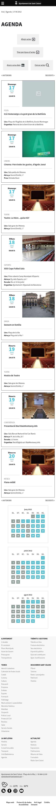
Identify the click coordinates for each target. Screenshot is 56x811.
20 (23, 531)
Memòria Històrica (7, 706)
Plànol (33, 668)
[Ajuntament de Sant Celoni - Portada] (28, 2)
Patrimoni (34, 678)
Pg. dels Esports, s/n (18, 279)
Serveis (4, 745)
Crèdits (47, 802)
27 (23, 535)
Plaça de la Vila (16, 335)
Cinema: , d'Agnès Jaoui (25, 164)
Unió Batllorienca (7, 754)
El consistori (5, 645)
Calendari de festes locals (10, 671)
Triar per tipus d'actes (26, 52)
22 (33, 531)
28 (38, 577)
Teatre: (16, 217)
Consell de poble (7, 748)
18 (13, 531)
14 (38, 567)
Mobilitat (4, 709)
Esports (4, 693)
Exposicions (35, 748)
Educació (4, 684)
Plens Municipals (7, 648)
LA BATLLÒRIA (6, 738)
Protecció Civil (6, 718)
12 (18, 526)
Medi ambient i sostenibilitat (11, 703)
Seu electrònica (36, 648)
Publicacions (35, 751)
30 (38, 535)
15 (33, 526)
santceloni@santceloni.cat (11, 776)
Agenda (9, 12)
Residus (4, 722)
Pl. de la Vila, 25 (16, 436)
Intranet (34, 804)
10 (43, 521)
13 (33, 567)
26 (28, 577)
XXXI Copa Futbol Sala (14, 268)
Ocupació (4, 712)
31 (33, 621)
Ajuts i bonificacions (38, 658)
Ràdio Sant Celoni (37, 760)
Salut (3, 725)
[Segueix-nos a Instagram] (16, 792)
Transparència (6, 658)
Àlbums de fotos (36, 754)
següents (50, 75)
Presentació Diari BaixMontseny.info (21, 426)
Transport (4, 751)
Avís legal (38, 802)
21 (38, 572)
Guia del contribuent (38, 654)
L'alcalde (4, 642)
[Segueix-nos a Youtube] (22, 792)
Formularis (34, 757)
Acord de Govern (7, 651)
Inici (2, 12)
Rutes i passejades (37, 674)
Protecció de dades (24, 802)
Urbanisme (5, 731)
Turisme (33, 671)
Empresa (4, 687)
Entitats (4, 690)
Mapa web (10, 802)
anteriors (6, 75)
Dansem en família (12, 324)
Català (3, 674)
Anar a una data (13, 65)
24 (43, 531)
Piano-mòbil (9, 482)
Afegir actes (26, 39)
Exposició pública (37, 651)
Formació (4, 696)
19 (18, 531)
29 (33, 535)
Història (33, 681)
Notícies (33, 745)
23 (38, 531)
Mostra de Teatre (12, 375)
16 (38, 526)
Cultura (4, 681)
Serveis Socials (6, 728)
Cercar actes (40, 65)
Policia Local (5, 715)
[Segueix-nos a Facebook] (10, 792)
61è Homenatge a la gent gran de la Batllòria (25, 114)
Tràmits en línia (36, 642)
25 (38, 616)
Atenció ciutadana (7, 668)
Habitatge (5, 700)
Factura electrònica (37, 645)
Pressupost (5, 654)
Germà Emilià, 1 (17, 175)
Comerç (4, 678)
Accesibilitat (23, 804)
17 (43, 526)
